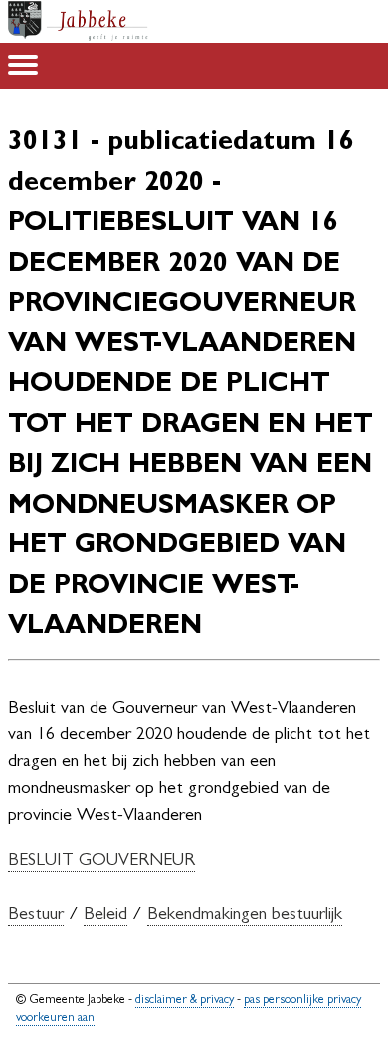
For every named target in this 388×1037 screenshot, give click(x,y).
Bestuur (36, 916)
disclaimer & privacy (184, 1000)
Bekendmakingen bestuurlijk (244, 916)
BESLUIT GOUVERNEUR (101, 862)
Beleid (105, 916)
